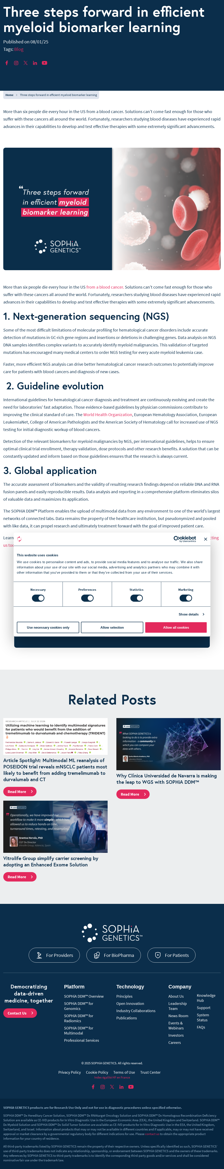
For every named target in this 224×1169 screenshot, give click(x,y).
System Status (203, 1017)
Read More (17, 791)
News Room (178, 1015)
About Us (176, 996)
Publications (126, 1017)
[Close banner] (205, 539)
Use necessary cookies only (48, 627)
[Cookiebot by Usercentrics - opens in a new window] (177, 539)
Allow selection (112, 627)
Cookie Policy (97, 1072)
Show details (189, 614)
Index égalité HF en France (112, 1077)
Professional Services (81, 1040)
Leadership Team (177, 1006)
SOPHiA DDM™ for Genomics (78, 1006)
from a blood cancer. (105, 287)
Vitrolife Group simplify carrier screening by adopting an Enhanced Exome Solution (50, 861)
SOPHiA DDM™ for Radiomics (78, 1018)
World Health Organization (107, 414)
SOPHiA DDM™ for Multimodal (78, 1030)
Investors (176, 1035)
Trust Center (150, 1072)
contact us (152, 1134)
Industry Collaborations (136, 1010)
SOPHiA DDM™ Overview (84, 996)
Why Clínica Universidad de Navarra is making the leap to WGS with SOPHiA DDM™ (166, 778)
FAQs (201, 1027)
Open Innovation (130, 1003)
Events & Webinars (176, 1025)
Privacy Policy (69, 1072)
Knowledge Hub (206, 998)
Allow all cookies (176, 627)
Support (203, 1007)
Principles (124, 996)
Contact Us (17, 1013)
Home (9, 95)
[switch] (87, 597)
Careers (174, 1042)
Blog (18, 49)
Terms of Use (124, 1072)
